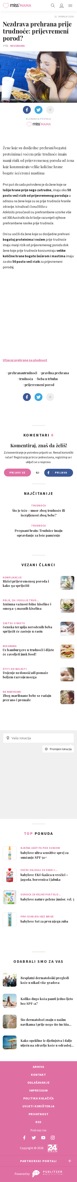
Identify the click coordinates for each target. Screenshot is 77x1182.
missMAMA (17, 46)
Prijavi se (17, 472)
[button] (70, 5)
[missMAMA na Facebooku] (24, 1138)
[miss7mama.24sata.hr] (17, 5)
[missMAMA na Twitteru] (34, 1138)
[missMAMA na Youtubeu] (43, 1138)
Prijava (61, 472)
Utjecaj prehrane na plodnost (25, 360)
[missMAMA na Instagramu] (53, 1138)
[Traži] (53, 5)
